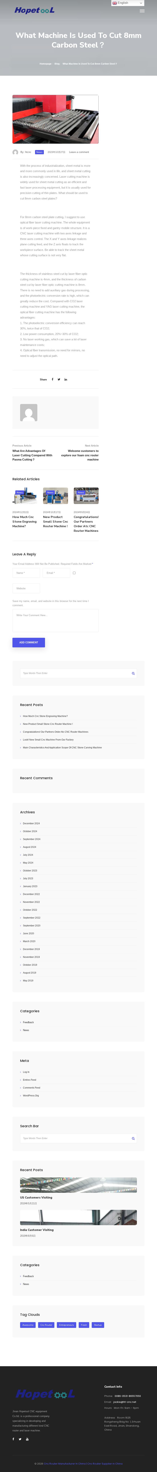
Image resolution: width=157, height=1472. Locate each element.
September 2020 (31, 925)
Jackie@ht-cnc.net (124, 1402)
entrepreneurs (66, 1325)
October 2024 (30, 831)
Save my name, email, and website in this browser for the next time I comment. (50, 603)
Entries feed (29, 1080)
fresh (84, 1325)
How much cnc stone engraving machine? (24, 521)
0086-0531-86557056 (128, 1396)
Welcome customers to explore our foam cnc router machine (80, 455)
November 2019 (31, 957)
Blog (57, 63)
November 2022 (31, 902)
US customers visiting (36, 1197)
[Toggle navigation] (142, 11)
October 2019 (30, 965)
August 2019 (29, 972)
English (122, 2)
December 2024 (31, 823)
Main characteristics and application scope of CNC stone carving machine (62, 747)
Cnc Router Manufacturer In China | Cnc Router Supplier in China (83, 1463)
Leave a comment (79, 152)
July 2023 (28, 878)
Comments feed (31, 1087)
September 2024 (31, 839)
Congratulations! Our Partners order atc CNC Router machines (55, 732)
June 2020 (28, 933)
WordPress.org (31, 1095)
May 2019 (28, 980)
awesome (27, 1325)
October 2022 (30, 910)
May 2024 (28, 862)
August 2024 (29, 847)
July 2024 (28, 855)
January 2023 (30, 886)
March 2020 (29, 941)
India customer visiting (37, 1230)
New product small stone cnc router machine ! (55, 521)
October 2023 (30, 870)
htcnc (28, 152)
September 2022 (31, 917)
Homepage (46, 63)
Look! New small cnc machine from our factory (48, 739)
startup (98, 1325)
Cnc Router (46, 1325)
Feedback (28, 1022)
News (39, 152)
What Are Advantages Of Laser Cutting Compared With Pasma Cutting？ (32, 455)
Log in (26, 1072)
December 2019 (31, 949)
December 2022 (31, 894)
